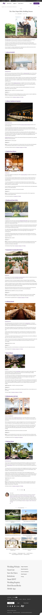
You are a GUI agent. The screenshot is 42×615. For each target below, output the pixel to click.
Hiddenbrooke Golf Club (12, 396)
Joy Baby (14, 597)
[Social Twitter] (14, 606)
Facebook (14, 97)
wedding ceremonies (17, 82)
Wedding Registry (13, 582)
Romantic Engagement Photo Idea (17, 554)
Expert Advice (20, 3)
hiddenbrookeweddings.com (9, 415)
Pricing (22, 576)
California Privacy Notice (16, 612)
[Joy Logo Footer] (22, 606)
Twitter (22, 97)
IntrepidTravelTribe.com (24, 494)
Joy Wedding (9, 597)
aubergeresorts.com (8, 71)
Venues (5, 6)
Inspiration (3, 6)
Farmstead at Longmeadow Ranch (14, 249)
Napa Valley (9, 39)
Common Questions (25, 571)
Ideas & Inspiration (24, 569)
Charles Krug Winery (11, 151)
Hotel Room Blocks (26, 554)
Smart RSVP (11, 579)
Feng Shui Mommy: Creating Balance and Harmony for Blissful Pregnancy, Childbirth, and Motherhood (22, 496)
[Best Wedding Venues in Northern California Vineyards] (29, 543)
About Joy (24, 599)
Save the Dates (12, 573)
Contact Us (29, 599)
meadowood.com (7, 218)
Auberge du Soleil (10, 52)
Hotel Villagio (9, 353)
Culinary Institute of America (13, 101)
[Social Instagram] (8, 606)
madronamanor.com (8, 460)
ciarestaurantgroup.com (8, 122)
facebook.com (7, 275)
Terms (8, 612)
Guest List (10, 570)
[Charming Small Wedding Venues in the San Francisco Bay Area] (29, 529)
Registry (14, 3)
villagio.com (6, 369)
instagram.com (7, 172)
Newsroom (16, 599)
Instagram (17, 97)
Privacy (11, 612)
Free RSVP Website (29, 553)
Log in (31, 3)
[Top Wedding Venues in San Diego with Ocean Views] (13, 529)
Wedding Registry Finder (21, 553)
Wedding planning (8, 137)
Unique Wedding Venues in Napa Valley (29, 521)
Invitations (11, 576)
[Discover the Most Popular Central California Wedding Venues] (13, 543)
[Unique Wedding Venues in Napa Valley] (29, 515)
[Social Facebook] (12, 606)
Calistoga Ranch (10, 301)
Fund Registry (14, 553)
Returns (12, 599)
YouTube (11, 501)
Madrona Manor (10, 441)
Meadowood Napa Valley (12, 200)
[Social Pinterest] (10, 606)
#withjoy (17, 606)
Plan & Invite (9, 3)
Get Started (36, 3)
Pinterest (33, 500)
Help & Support (24, 574)
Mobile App (11, 589)
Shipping (8, 599)
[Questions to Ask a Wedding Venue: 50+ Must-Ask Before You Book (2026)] (13, 515)
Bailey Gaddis (19, 13)
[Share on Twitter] (21, 489)
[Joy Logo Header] (4, 3)
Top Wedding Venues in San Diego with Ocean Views (13, 535)
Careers (20, 599)
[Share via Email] (24, 489)
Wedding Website (13, 567)
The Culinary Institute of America (25, 124)
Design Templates (24, 566)
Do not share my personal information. (26, 612)
